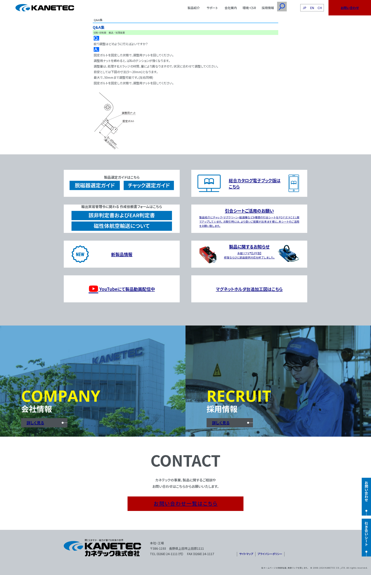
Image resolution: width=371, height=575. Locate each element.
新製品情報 (121, 254)
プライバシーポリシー (270, 554)
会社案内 (231, 7)
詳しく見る (35, 422)
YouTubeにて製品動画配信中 (126, 289)
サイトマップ (246, 554)
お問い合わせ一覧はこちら (186, 503)
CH (320, 7)
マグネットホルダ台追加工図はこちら (249, 289)
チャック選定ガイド (149, 185)
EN (312, 7)
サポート (212, 7)
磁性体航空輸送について (122, 225)
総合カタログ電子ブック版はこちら (255, 183)
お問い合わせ (350, 7)
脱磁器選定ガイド (95, 185)
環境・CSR (249, 7)
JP (304, 7)
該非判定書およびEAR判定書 (121, 215)
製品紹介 (193, 7)
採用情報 (268, 7)
